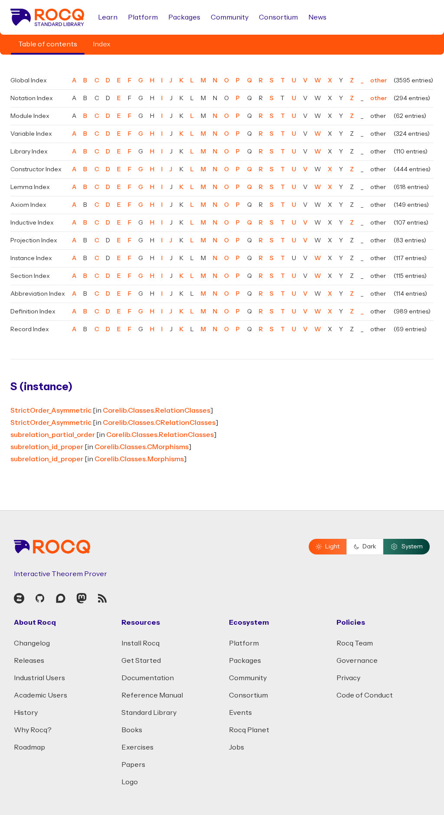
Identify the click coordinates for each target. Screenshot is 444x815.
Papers (133, 764)
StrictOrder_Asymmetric (50, 410)
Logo (129, 782)
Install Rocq (140, 643)
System (412, 547)
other (378, 81)
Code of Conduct (364, 695)
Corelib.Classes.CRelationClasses (159, 422)
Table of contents (47, 44)
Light (332, 547)
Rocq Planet (249, 730)
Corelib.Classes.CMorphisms (142, 446)
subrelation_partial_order (52, 434)
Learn (108, 17)
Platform (143, 17)
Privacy (348, 678)
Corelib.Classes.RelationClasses (156, 410)
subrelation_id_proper (46, 446)
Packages (184, 17)
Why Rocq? (33, 730)
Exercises (137, 747)
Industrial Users (39, 678)
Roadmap (29, 747)
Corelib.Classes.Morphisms (139, 459)
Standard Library (148, 712)
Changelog (32, 643)
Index (102, 44)
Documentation (147, 678)
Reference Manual (152, 695)
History (26, 712)
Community (229, 17)
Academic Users (40, 695)
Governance (357, 660)
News (317, 17)
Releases (29, 660)
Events (240, 712)
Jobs (236, 747)
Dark (369, 547)
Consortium (278, 17)
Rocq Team (354, 643)
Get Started (141, 660)
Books (131, 730)
